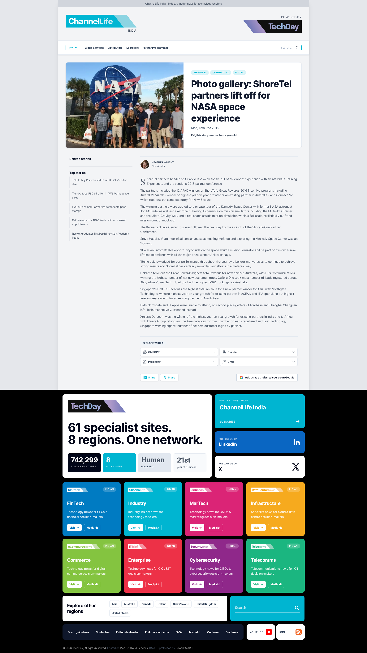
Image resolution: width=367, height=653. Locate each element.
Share (151, 377)
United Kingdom (206, 604)
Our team (213, 632)
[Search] (297, 47)
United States (120, 613)
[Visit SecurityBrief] (206, 547)
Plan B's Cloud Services (134, 648)
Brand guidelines (78, 632)
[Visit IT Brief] (144, 547)
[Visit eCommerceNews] (83, 547)
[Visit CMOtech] (206, 490)
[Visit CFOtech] (83, 490)
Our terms (232, 632)
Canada (146, 604)
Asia (114, 604)
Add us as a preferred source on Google (269, 377)
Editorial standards (157, 632)
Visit (72, 527)
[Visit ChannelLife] (144, 490)
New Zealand (181, 604)
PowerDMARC (184, 648)
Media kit (92, 527)
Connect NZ (221, 72)
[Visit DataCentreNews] (267, 490)
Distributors (115, 47)
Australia (129, 604)
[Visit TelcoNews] (267, 547)
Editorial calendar (127, 632)
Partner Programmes (155, 47)
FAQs (179, 632)
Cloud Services (94, 47)
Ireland (162, 604)
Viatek (239, 72)
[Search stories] (297, 608)
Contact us (103, 632)
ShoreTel (199, 72)
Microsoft (132, 47)
